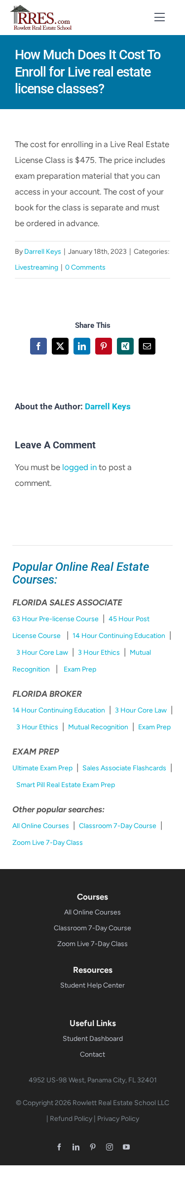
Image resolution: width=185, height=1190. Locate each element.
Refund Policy (71, 1118)
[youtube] (126, 1147)
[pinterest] (92, 1147)
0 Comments (85, 267)
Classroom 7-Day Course (117, 826)
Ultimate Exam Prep (42, 768)
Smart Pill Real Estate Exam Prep (65, 785)
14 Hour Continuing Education (119, 636)
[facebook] (59, 1147)
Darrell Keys (42, 251)
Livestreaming (36, 267)
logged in (79, 467)
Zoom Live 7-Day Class (47, 842)
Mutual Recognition (98, 727)
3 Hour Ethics (99, 652)
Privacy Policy (118, 1118)
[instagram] (109, 1147)
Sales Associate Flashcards (124, 768)
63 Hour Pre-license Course (55, 619)
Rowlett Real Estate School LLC (121, 1103)
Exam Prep (80, 669)
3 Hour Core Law (42, 652)
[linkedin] (76, 1147)
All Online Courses (40, 826)
